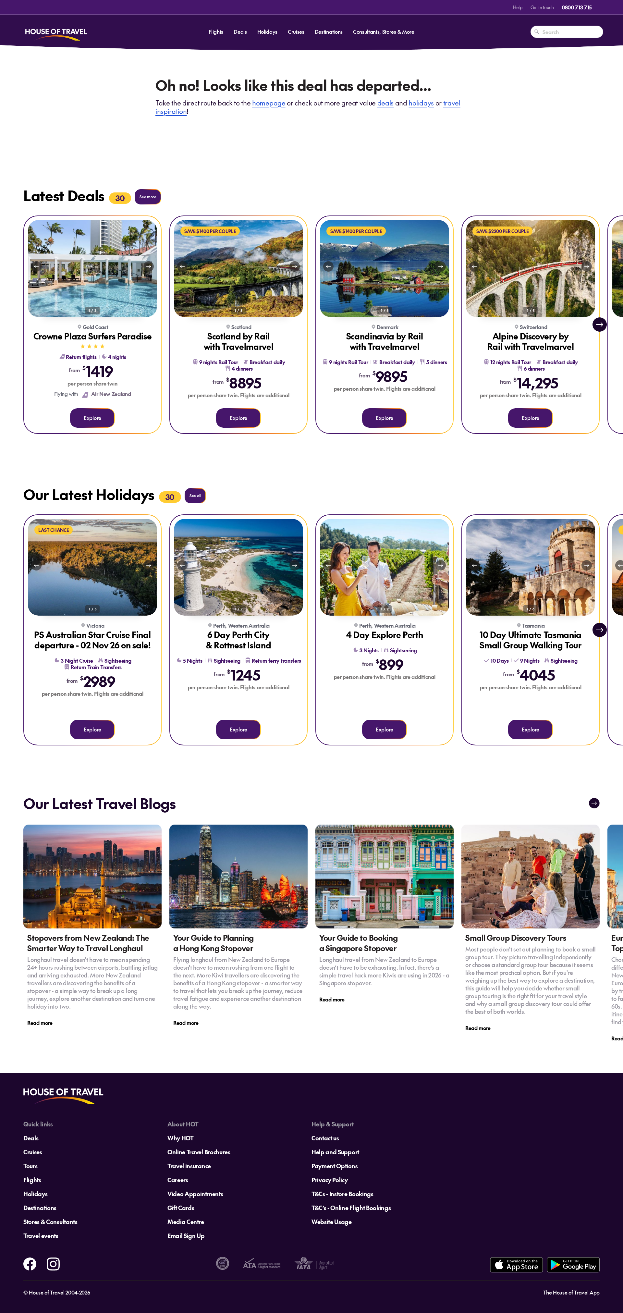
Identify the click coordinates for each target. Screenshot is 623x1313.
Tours (30, 1166)
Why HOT (180, 1138)
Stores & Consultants (50, 1222)
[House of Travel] (56, 31)
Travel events (40, 1236)
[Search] (536, 32)
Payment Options (335, 1166)
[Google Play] (573, 1264)
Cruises (296, 31)
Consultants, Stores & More (383, 31)
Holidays (267, 31)
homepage (268, 102)
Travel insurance (189, 1166)
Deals (240, 31)
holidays (421, 102)
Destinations (329, 31)
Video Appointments (195, 1194)
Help (518, 7)
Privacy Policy (330, 1180)
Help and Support (335, 1152)
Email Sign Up (186, 1236)
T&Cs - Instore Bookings (342, 1194)
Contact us (325, 1138)
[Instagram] (53, 1262)
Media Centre (185, 1222)
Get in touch (542, 7)
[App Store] (516, 1264)
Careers (177, 1180)
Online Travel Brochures (198, 1152)
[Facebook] (29, 1262)
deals (385, 102)
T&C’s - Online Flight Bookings (351, 1208)
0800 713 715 (577, 7)
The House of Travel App (571, 1292)
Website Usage (332, 1222)
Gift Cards (180, 1208)
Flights (216, 31)
